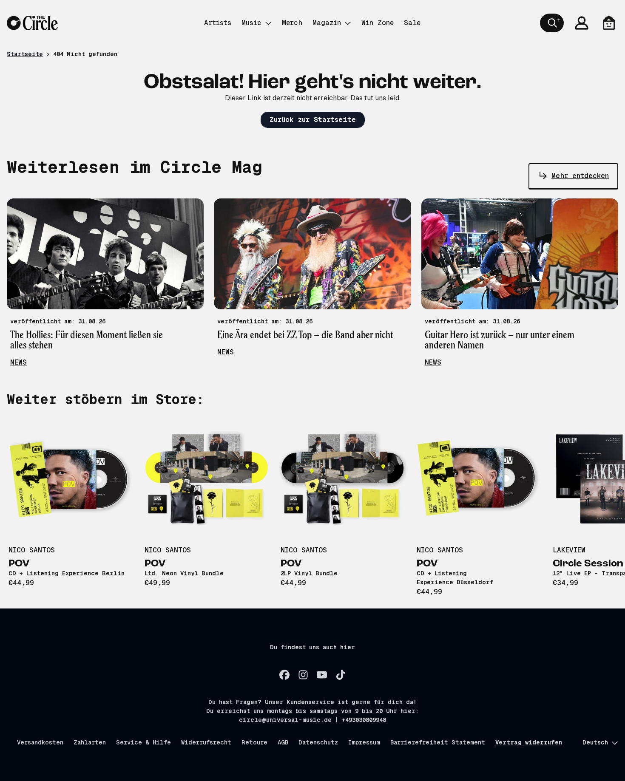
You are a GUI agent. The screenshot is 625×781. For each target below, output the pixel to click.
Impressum (364, 742)
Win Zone (377, 23)
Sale (412, 23)
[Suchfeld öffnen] (552, 23)
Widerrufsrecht (206, 742)
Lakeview (569, 550)
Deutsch (595, 742)
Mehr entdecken (580, 176)
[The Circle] (32, 23)
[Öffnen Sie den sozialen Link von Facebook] (284, 674)
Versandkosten (40, 742)
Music (251, 23)
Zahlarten (90, 742)
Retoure (254, 742)
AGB (283, 742)
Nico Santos (32, 550)
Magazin (326, 23)
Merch (292, 23)
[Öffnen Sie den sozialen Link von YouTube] (321, 674)
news (18, 362)
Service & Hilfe (143, 742)
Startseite (25, 54)
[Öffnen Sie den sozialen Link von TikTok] (340, 674)
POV (19, 564)
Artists (217, 23)
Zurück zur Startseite (313, 120)
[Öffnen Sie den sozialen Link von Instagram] (303, 674)
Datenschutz (318, 742)
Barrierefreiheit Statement (437, 742)
